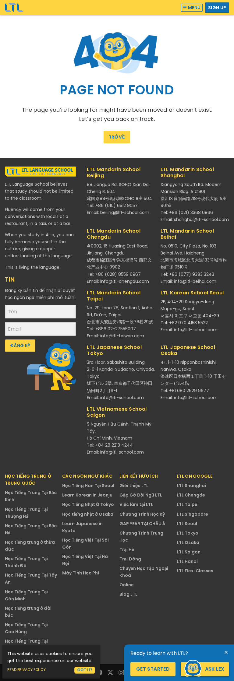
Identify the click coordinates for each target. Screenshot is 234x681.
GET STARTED (153, 668)
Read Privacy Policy (26, 669)
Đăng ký (20, 345)
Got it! (84, 669)
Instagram (121, 672)
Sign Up (217, 8)
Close (226, 652)
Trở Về (117, 137)
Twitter (110, 672)
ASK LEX (214, 668)
